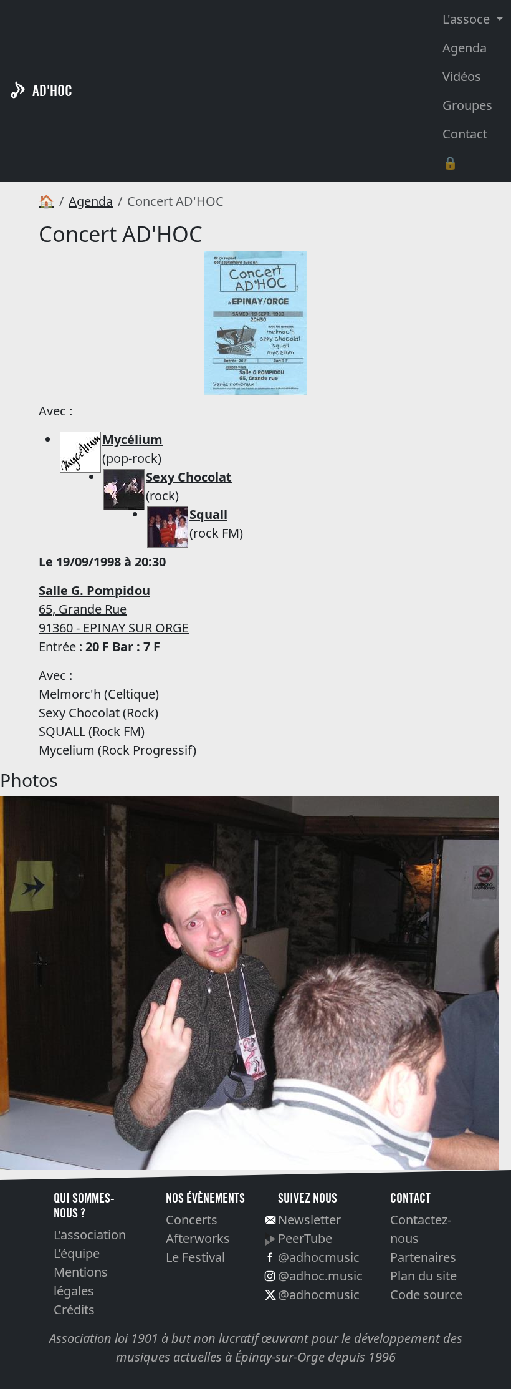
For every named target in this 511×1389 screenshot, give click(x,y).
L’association (90, 1234)
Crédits (74, 1309)
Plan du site (423, 1275)
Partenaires (423, 1257)
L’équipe (77, 1253)
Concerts (191, 1219)
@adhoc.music (320, 1275)
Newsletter (309, 1219)
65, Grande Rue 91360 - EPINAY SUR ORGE (114, 609)
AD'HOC (52, 91)
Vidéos (461, 76)
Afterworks (198, 1238)
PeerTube (305, 1238)
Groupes (467, 105)
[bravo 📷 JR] (249, 982)
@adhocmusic (319, 1257)
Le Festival (195, 1257)
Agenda (464, 47)
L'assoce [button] (467, 19)
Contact (464, 133)
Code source (426, 1294)
